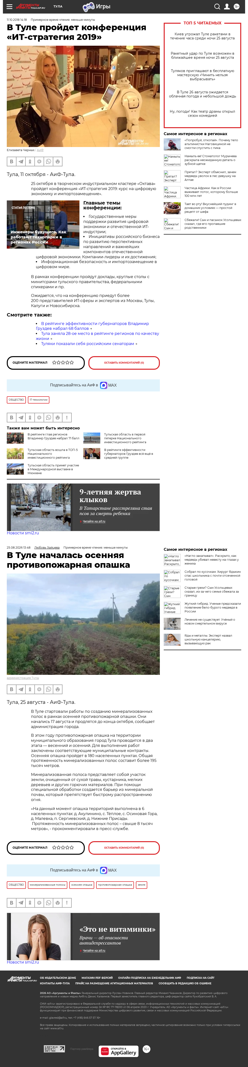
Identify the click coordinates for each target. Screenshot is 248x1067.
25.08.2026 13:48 (19, 547)
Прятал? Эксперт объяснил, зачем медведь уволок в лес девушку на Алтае (210, 176)
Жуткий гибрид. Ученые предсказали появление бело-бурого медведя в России (213, 607)
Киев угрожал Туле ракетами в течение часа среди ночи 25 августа (202, 36)
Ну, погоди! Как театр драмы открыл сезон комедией (202, 114)
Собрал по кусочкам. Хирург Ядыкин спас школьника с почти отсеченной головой (213, 575)
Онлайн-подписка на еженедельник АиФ (149, 977)
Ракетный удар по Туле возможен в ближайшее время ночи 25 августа (202, 56)
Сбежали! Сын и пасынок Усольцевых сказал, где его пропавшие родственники (213, 223)
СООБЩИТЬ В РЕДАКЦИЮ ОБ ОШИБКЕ (185, 983)
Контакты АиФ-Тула (55, 983)
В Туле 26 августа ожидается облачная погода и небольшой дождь (202, 94)
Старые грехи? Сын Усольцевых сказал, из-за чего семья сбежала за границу (212, 591)
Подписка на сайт (200, 977)
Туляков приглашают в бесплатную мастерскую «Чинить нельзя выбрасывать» (202, 75)
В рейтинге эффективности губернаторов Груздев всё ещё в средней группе (128, 453)
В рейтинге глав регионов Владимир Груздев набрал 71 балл (53, 436)
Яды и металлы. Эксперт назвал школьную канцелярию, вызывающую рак (208, 639)
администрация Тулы (23, 678)
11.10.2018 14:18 (17, 20)
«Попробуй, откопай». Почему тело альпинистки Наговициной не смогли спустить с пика (211, 144)
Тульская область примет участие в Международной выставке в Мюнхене (53, 469)
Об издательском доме (58, 977)
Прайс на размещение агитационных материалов (114, 983)
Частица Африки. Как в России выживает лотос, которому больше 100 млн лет (211, 192)
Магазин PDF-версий (97, 977)
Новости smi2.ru (23, 533)
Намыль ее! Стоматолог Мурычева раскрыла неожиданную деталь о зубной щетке (211, 160)
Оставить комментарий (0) (124, 362)
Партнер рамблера (81, 1048)
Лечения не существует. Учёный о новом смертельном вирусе (210, 621)
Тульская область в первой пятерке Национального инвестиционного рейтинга (125, 438)
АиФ (40, 150)
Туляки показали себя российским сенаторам (87, 343)
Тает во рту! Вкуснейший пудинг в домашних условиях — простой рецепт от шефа (210, 207)
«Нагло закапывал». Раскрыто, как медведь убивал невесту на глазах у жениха (212, 559)
